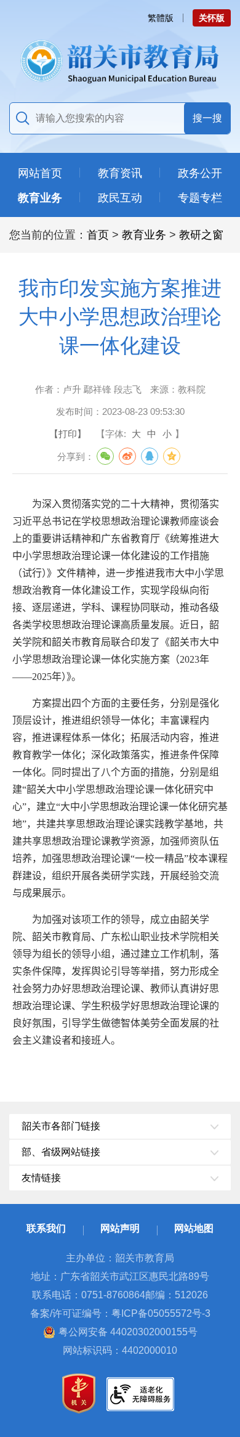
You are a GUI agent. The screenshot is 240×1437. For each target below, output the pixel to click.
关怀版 (212, 18)
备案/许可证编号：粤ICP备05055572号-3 (120, 1313)
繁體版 (161, 18)
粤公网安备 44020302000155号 (128, 1332)
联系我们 (46, 1228)
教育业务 (144, 235)
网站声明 (120, 1228)
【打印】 (67, 433)
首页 (98, 235)
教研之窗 (201, 235)
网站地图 (194, 1228)
